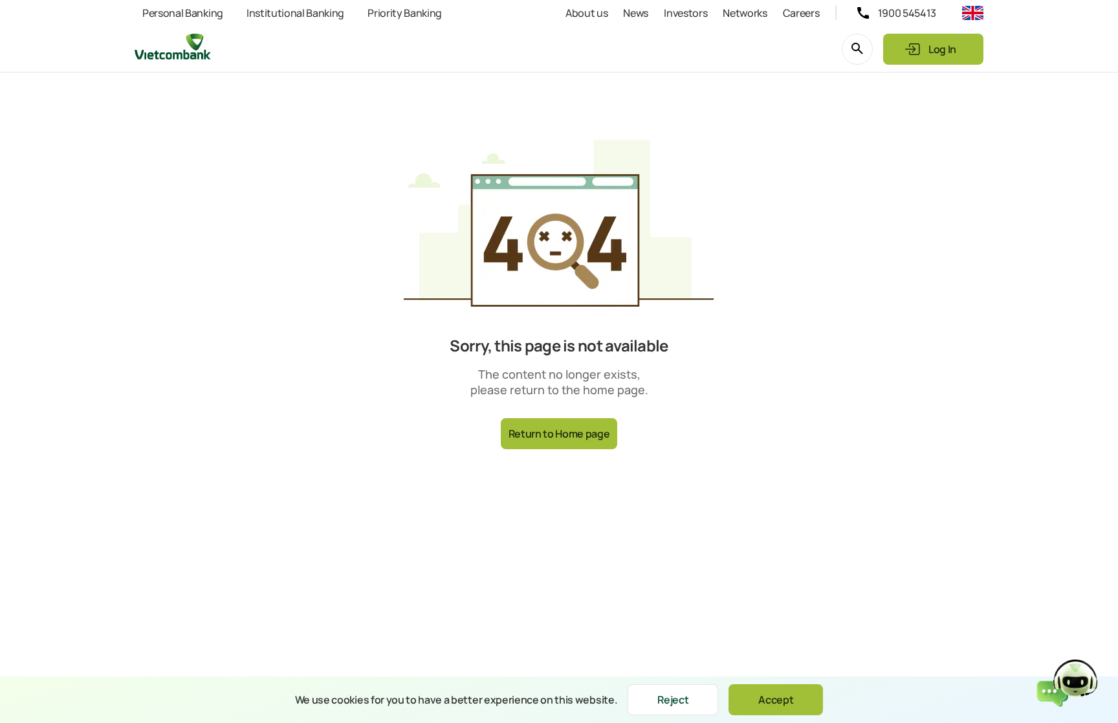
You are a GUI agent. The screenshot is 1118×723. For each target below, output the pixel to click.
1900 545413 (907, 13)
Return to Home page (559, 434)
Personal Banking (182, 13)
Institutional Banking (295, 13)
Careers (801, 13)
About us (586, 13)
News (635, 13)
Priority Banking (404, 13)
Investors (685, 13)
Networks (745, 13)
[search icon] (857, 49)
